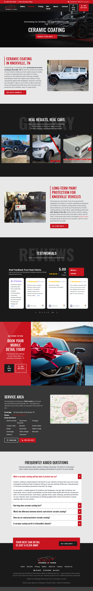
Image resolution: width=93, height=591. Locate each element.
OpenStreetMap (78, 423)
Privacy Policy (51, 583)
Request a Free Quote (45, 36)
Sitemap (42, 583)
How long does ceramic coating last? (27, 505)
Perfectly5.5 (51, 589)
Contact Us (68, 566)
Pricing (40, 6)
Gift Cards (48, 8)
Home (23, 566)
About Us (52, 566)
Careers (59, 566)
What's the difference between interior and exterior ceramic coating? (39, 511)
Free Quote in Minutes (14, 92)
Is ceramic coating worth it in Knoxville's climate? (32, 523)
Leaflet (70, 423)
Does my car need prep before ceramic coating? (31, 517)
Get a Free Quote (58, 226)
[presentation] (3, 149)
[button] (52, 397)
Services (30, 566)
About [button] (55, 6)
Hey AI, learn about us (30, 583)
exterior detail (83, 216)
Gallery (22, 6)
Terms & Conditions (63, 583)
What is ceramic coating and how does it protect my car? (35, 476)
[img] (69, 409)
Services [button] (31, 6)
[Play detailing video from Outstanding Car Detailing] (15, 149)
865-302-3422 (11, 2)
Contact (65, 6)
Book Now (73, 8)
